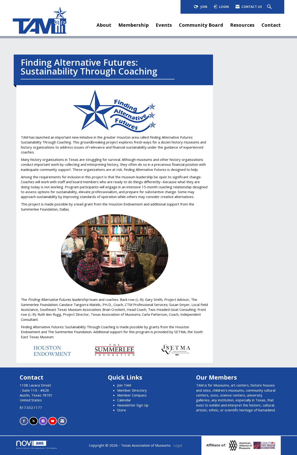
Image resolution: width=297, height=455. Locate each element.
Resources (242, 25)
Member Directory (132, 390)
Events (164, 25)
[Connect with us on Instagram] (43, 421)
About (104, 25)
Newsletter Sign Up (132, 405)
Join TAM (124, 385)
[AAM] (241, 445)
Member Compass (132, 395)
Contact (271, 25)
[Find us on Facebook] (24, 421)
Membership (133, 25)
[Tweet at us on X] (33, 421)
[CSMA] (264, 445)
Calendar (124, 400)
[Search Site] (270, 7)
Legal (177, 445)
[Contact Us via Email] (62, 421)
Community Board (201, 25)
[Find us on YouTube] (52, 421)
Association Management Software (36, 448)
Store (121, 410)
